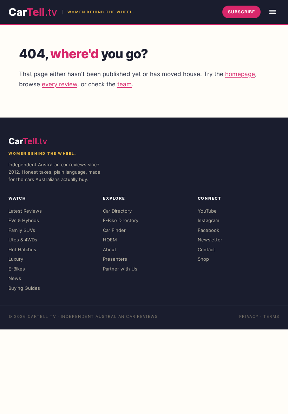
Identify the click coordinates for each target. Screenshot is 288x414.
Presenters (115, 259)
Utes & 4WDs (22, 239)
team (124, 84)
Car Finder (114, 230)
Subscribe (241, 11)
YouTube (207, 211)
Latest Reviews (25, 211)
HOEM (110, 239)
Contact (206, 249)
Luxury (15, 259)
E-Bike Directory (120, 220)
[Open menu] (273, 12)
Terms (271, 316)
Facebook (208, 230)
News (14, 278)
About (109, 249)
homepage (240, 74)
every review (59, 84)
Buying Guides (24, 288)
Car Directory (117, 211)
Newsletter (210, 239)
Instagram (208, 220)
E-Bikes (16, 269)
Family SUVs (21, 230)
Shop (203, 259)
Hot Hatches (22, 249)
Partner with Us (120, 269)
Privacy (249, 316)
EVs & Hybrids (23, 220)
